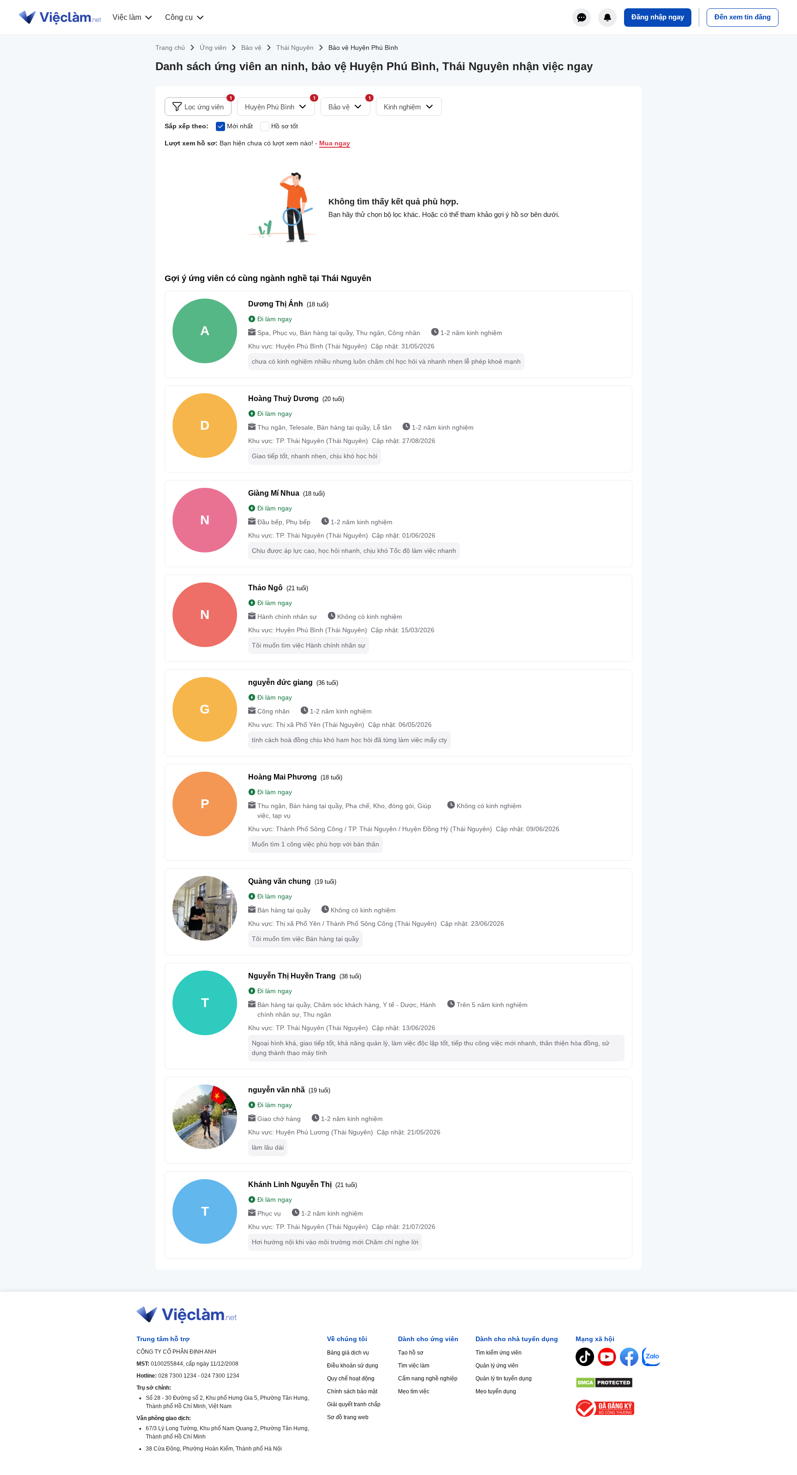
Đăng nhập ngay (657, 17)
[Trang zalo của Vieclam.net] (651, 1357)
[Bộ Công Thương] (618, 1408)
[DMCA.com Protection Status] (618, 1382)
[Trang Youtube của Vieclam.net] (607, 1357)
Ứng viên (213, 47)
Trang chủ (170, 47)
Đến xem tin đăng (742, 17)
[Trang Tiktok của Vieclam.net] (585, 1357)
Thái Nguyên (295, 47)
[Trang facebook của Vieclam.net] (629, 1357)
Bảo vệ (251, 47)
